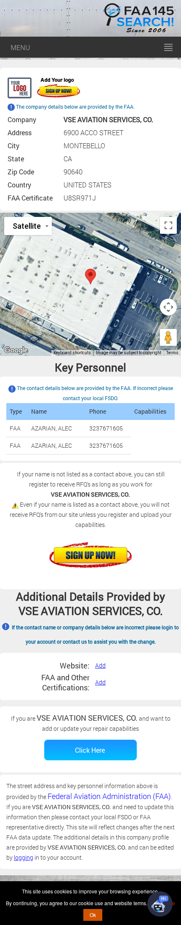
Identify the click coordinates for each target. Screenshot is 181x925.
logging (23, 857)
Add (100, 665)
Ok (93, 914)
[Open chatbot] (160, 904)
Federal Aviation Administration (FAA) (109, 796)
